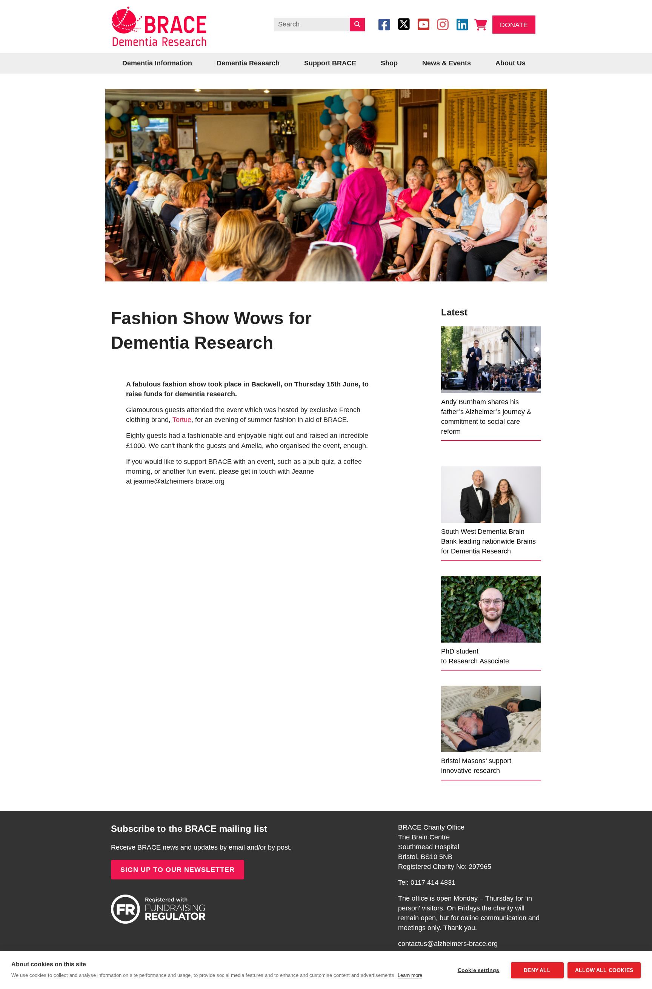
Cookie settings (479, 970)
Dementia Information (157, 63)
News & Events (446, 63)
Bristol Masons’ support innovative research (476, 765)
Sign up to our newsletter (177, 869)
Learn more (410, 975)
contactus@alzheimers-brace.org (448, 943)
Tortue (181, 419)
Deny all (537, 970)
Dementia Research (248, 63)
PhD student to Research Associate (475, 656)
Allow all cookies (604, 970)
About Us (510, 63)
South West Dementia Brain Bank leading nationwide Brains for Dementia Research (488, 541)
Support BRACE (330, 63)
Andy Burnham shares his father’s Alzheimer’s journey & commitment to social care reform (486, 416)
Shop (389, 63)
